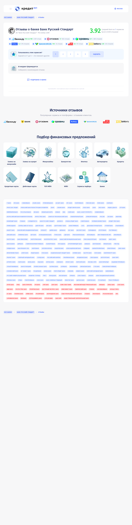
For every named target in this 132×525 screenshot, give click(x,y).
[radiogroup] (70, 54)
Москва (120, 9)
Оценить (96, 54)
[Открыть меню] (10, 9)
